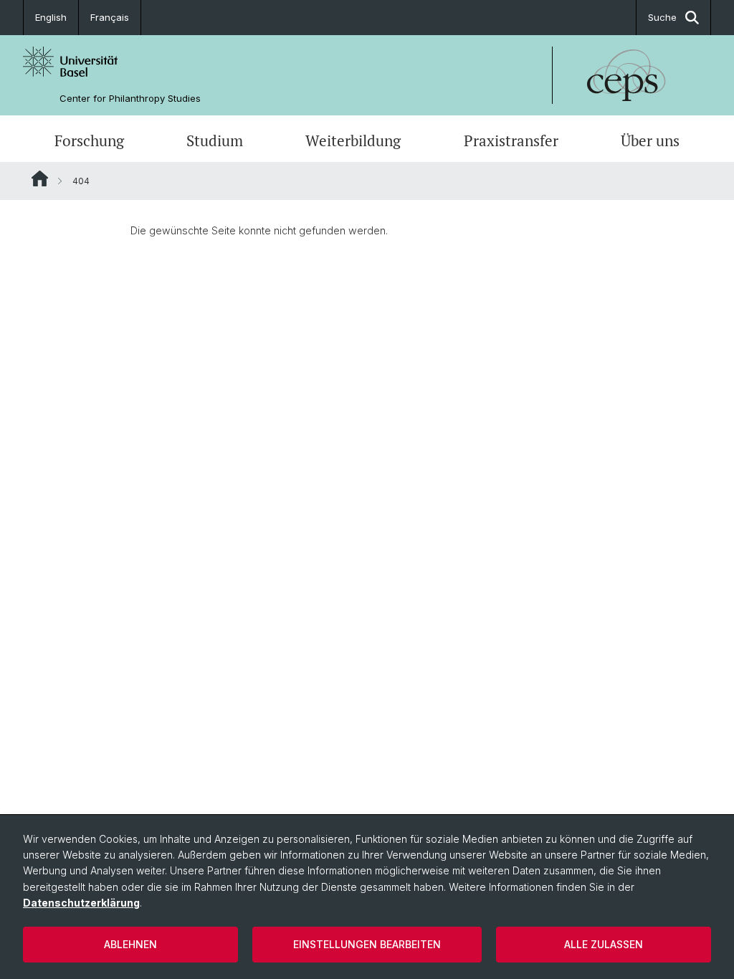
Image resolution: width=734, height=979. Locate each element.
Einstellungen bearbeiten (367, 944)
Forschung (89, 140)
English (51, 17)
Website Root (40, 178)
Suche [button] (662, 17)
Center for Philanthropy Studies (130, 98)
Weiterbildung (353, 140)
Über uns (650, 140)
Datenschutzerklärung (81, 903)
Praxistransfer (511, 140)
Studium (214, 140)
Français (109, 17)
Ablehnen (130, 944)
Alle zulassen (603, 944)
